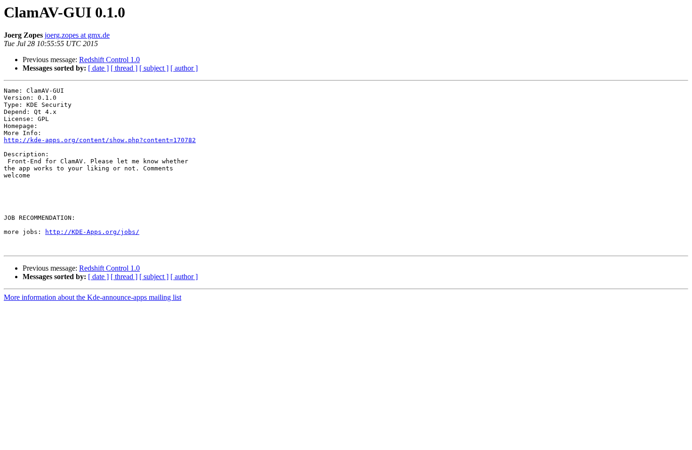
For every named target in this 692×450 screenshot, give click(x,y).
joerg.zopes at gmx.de (77, 35)
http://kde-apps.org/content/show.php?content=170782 (100, 140)
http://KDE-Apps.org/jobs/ (92, 231)
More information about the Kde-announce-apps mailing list (92, 297)
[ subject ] (154, 68)
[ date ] (98, 68)
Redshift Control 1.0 (109, 60)
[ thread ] (124, 68)
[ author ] (184, 68)
